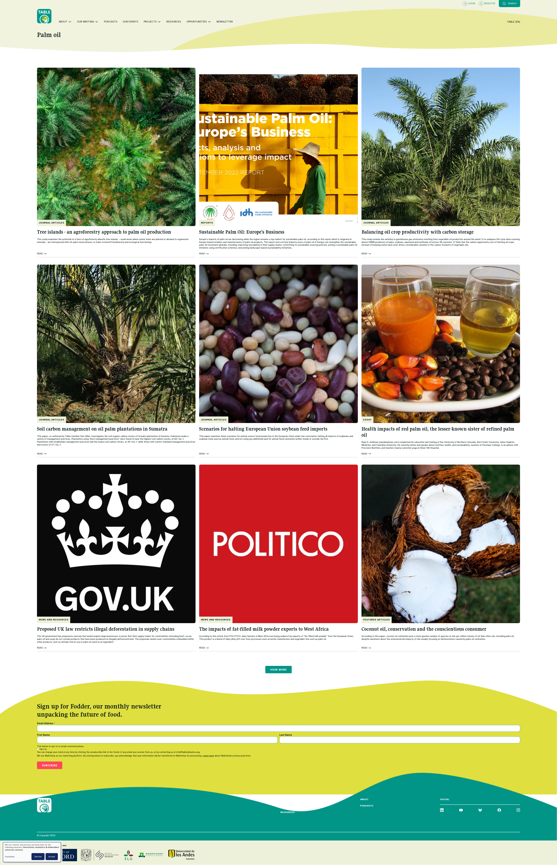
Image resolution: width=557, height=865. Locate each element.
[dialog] (32, 852)
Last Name (285, 735)
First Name (43, 735)
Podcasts (366, 805)
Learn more (208, 755)
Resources (287, 812)
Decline (38, 856)
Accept (51, 856)
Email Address (46, 723)
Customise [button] (10, 856)
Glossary (286, 799)
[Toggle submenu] (70, 21)
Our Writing (288, 805)
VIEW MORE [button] (278, 669)
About (364, 799)
